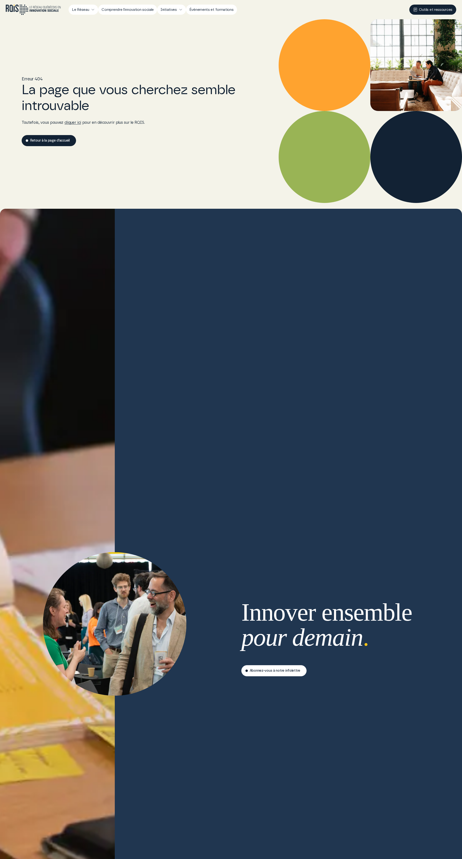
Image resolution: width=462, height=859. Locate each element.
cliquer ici (72, 122)
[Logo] (33, 10)
